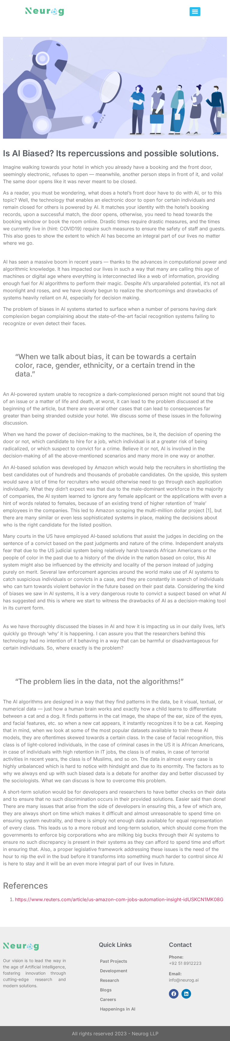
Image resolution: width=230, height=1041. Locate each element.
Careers (108, 999)
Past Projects (113, 961)
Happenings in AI (117, 1008)
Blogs (106, 989)
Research (109, 980)
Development (113, 970)
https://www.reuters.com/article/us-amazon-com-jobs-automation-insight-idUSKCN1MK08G (119, 899)
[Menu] (195, 11)
